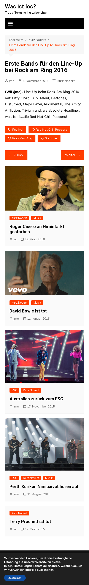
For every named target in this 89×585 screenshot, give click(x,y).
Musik (37, 218)
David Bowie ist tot (28, 311)
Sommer (51, 138)
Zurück (18, 155)
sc (15, 239)
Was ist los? (20, 6)
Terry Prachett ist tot (30, 521)
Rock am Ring (22, 138)
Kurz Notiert (66, 81)
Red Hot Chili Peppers (51, 130)
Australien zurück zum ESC (36, 398)
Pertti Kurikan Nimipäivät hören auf (44, 486)
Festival (17, 130)
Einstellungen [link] (22, 566)
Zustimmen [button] (14, 578)
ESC (14, 390)
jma (11, 81)
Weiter (70, 155)
